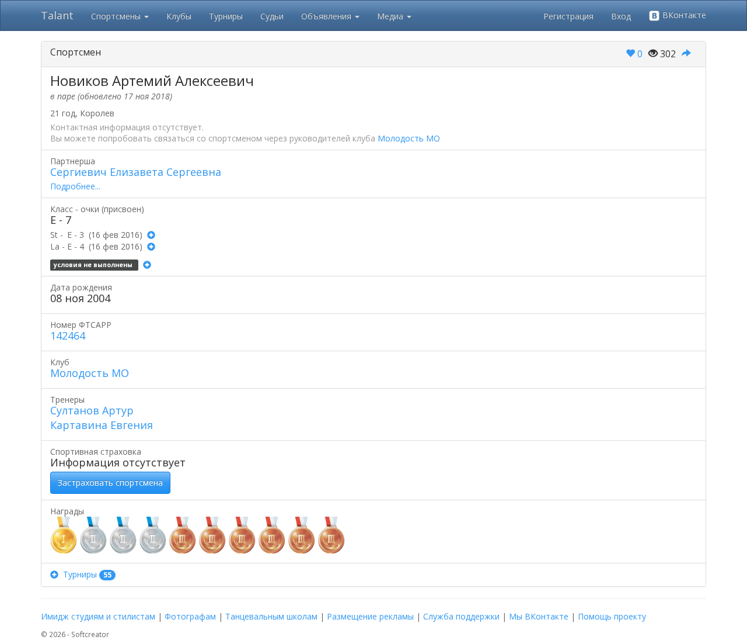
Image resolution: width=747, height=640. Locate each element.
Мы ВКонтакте (538, 616)
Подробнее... (75, 186)
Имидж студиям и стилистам (98, 616)
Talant (57, 15)
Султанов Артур (92, 410)
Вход (621, 16)
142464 (67, 335)
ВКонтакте (683, 14)
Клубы (178, 16)
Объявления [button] (327, 16)
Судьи (272, 16)
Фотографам (190, 616)
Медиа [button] (391, 16)
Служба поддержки (461, 616)
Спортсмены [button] (117, 16)
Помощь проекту (612, 616)
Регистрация (568, 16)
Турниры (226, 16)
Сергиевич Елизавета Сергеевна (135, 172)
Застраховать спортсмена (110, 482)
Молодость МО (409, 138)
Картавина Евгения (101, 425)
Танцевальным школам (271, 616)
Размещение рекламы (370, 616)
